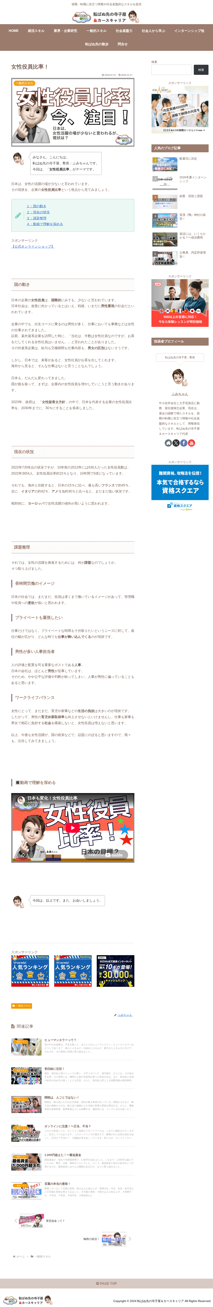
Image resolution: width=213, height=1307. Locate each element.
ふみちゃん (180, 394)
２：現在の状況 (38, 212)
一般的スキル (23, 1005)
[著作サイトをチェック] (168, 443)
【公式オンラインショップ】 (32, 246)
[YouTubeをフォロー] (191, 443)
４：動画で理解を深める (44, 224)
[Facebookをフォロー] (183, 443)
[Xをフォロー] (176, 443)
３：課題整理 (36, 218)
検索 (154, 62)
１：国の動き (36, 206)
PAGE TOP (108, 1283)
